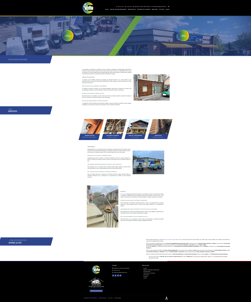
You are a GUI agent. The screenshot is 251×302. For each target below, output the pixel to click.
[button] (135, 87)
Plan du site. (110, 297)
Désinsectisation (132, 9)
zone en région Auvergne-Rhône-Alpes (172, 239)
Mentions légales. (117, 297)
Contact (168, 9)
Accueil (107, 9)
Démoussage (155, 9)
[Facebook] (169, 6)
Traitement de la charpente (143, 9)
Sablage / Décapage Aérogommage (118, 9)
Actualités (161, 9)
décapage (124, 194)
